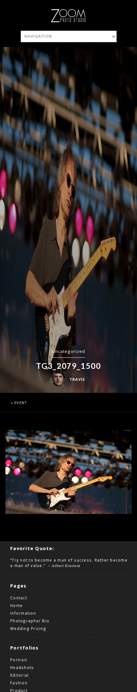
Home (16, 605)
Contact (18, 597)
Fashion (18, 682)
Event (20, 402)
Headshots (22, 667)
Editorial (19, 675)
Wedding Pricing (28, 628)
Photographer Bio (29, 620)
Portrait (18, 659)
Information (23, 613)
